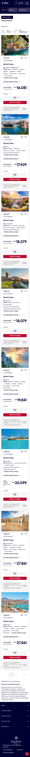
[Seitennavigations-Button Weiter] (21, 674)
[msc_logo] (4, 3)
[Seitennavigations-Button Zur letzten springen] (24, 674)
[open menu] (27, 3)
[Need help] (27, 754)
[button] (13, 10)
